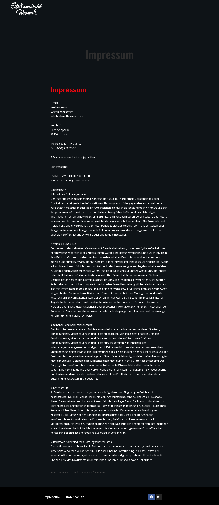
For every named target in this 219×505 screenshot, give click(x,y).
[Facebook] (151, 497)
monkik (76, 472)
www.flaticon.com (97, 472)
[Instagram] (159, 497)
